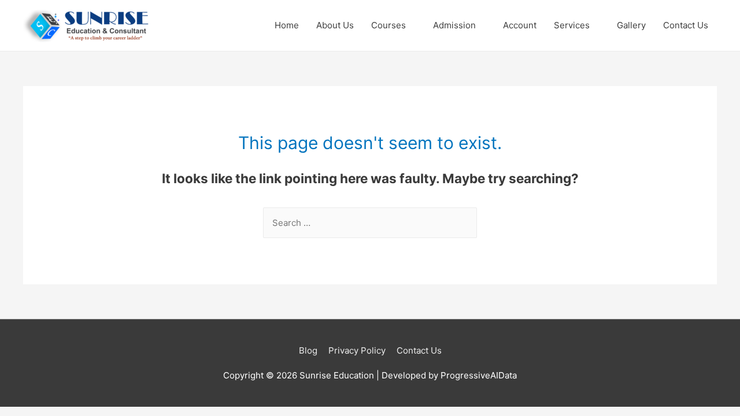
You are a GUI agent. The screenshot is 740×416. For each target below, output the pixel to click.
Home (287, 25)
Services (572, 25)
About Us (335, 25)
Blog (308, 350)
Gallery (631, 25)
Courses (388, 25)
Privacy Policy (357, 350)
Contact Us (685, 25)
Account (519, 25)
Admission (454, 25)
